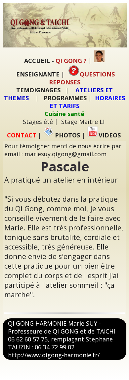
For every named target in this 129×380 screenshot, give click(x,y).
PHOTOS (67, 135)
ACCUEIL (37, 61)
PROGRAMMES (65, 98)
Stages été (38, 122)
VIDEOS (110, 135)
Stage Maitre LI (83, 122)
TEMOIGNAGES (38, 90)
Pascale (65, 166)
